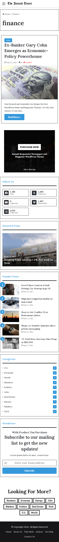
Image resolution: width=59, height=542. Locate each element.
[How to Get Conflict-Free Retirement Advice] (10, 316)
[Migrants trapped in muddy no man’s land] (10, 303)
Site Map (49, 532)
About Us (17, 532)
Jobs (8, 40)
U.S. (6, 368)
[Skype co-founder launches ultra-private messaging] (10, 329)
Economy (8, 373)
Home (7, 14)
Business (8, 382)
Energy (7, 402)
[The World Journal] (20, 3)
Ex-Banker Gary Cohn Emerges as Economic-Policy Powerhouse (26, 50)
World (7, 377)
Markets (8, 406)
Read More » (14, 117)
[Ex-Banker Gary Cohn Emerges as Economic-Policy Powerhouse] (29, 82)
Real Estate (9, 397)
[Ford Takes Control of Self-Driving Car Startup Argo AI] (10, 289)
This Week (29, 532)
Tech (6, 411)
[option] (29, 249)
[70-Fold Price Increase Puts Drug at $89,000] (10, 343)
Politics (8, 387)
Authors (39, 532)
